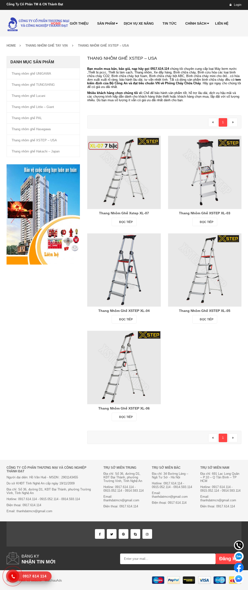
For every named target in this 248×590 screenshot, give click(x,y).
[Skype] (135, 534)
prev (213, 122)
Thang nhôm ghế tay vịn (46, 45)
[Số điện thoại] (239, 545)
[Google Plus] (147, 534)
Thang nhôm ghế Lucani (28, 96)
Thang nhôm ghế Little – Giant (33, 107)
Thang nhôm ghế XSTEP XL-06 (124, 408)
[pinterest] (123, 534)
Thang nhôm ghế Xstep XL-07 (124, 213)
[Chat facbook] (239, 567)
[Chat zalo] (239, 556)
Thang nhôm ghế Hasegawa (31, 129)
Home (11, 45)
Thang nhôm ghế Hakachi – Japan (36, 151)
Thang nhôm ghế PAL (27, 118)
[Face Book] (100, 534)
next (233, 122)
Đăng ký (228, 558)
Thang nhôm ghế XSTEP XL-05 (204, 311)
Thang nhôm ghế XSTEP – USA (34, 140)
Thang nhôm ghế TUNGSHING (33, 84)
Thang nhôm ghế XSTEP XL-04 (124, 311)
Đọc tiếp (126, 222)
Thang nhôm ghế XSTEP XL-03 (204, 213)
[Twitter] (111, 534)
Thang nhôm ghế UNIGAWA (31, 73)
